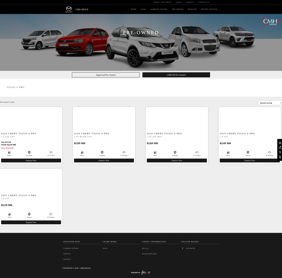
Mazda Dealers (149, 254)
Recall (145, 248)
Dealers (192, 9)
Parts (179, 2)
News (105, 248)
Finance (67, 259)
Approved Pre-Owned (105, 75)
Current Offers (159, 9)
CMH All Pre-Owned (176, 75)
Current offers (71, 248)
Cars (143, 9)
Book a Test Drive (163, 2)
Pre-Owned (178, 9)
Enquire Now (31, 160)
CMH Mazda (68, 9)
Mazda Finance (209, 9)
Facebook (190, 248)
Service (190, 2)
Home (133, 9)
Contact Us (203, 2)
